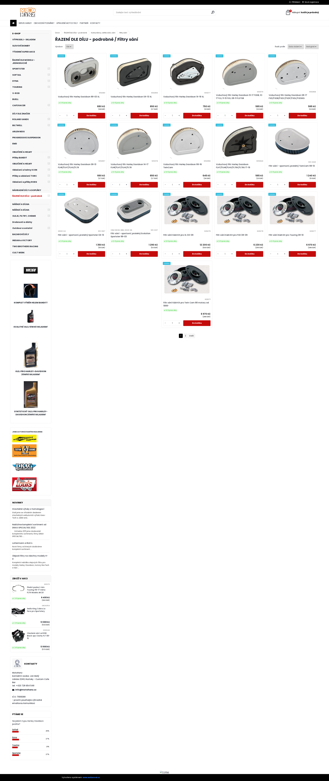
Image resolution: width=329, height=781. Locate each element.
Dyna (14, 737)
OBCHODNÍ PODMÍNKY (44, 23)
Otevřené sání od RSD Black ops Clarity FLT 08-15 (38, 636)
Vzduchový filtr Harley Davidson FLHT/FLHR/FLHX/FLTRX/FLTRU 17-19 (233, 166)
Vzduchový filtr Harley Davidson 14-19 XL (183, 96)
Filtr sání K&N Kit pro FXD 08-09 (232, 235)
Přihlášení (296, 2)
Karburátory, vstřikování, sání (103, 33)
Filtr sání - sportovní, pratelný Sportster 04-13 (81, 235)
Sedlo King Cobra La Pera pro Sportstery (36, 609)
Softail (15, 729)
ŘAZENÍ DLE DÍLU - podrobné (75, 33)
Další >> (191, 336)
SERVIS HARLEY (25, 23)
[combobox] (296, 46)
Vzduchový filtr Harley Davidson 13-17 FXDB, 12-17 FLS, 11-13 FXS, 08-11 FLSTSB (239, 97)
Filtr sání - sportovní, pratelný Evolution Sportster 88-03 (130, 235)
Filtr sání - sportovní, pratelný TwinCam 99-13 (292, 166)
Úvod (57, 33)
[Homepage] (13, 23)
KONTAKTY (95, 23)
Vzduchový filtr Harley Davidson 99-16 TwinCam (182, 166)
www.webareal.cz (91, 777)
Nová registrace (312, 2)
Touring (15, 745)
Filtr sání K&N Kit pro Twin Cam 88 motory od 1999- (186, 304)
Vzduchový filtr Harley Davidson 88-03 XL (79, 96)
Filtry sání (123, 33)
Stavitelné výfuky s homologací (28, 509)
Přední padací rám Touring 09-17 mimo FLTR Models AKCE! (36, 590)
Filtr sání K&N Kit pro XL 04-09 (178, 235)
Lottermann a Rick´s (22, 543)
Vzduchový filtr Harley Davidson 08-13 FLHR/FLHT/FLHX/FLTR (77, 166)
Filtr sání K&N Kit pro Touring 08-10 (286, 235)
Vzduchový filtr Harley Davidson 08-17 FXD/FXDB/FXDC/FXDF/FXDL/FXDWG (288, 97)
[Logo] (27, 12)
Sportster (16, 753)
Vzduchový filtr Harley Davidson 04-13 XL (131, 96)
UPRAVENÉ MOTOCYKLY (67, 23)
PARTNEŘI (84, 23)
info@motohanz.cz (25, 689)
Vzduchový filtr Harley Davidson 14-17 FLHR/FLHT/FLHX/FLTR (129, 166)
